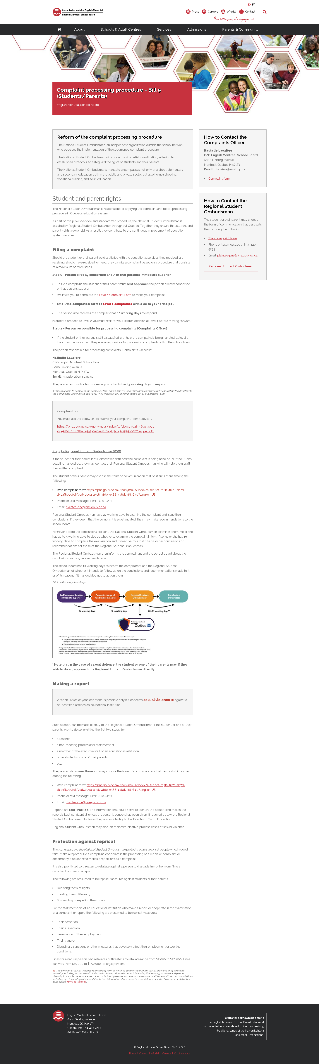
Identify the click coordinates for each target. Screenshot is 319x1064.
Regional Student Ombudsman (231, 266)
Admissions (196, 29)
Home (132, 1053)
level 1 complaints (117, 304)
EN (249, 4)
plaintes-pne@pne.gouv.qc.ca (86, 507)
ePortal (155, 1053)
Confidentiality (182, 1053)
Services (164, 29)
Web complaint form (222, 238)
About (79, 29)
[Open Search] (265, 12)
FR (253, 4)
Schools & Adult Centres (121, 29)
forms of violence (76, 981)
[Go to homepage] (59, 29)
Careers (166, 1053)
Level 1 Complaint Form (115, 295)
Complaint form (219, 178)
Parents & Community (240, 29)
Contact (143, 1053)
